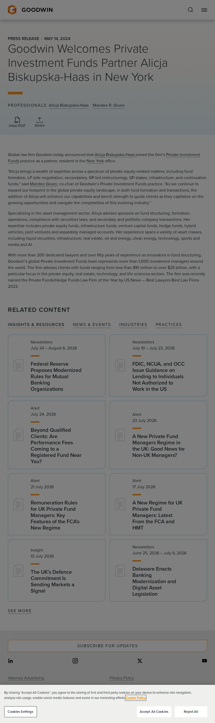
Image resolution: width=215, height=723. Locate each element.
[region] (107, 704)
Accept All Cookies (154, 711)
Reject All (191, 711)
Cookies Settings (20, 711)
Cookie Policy (136, 697)
